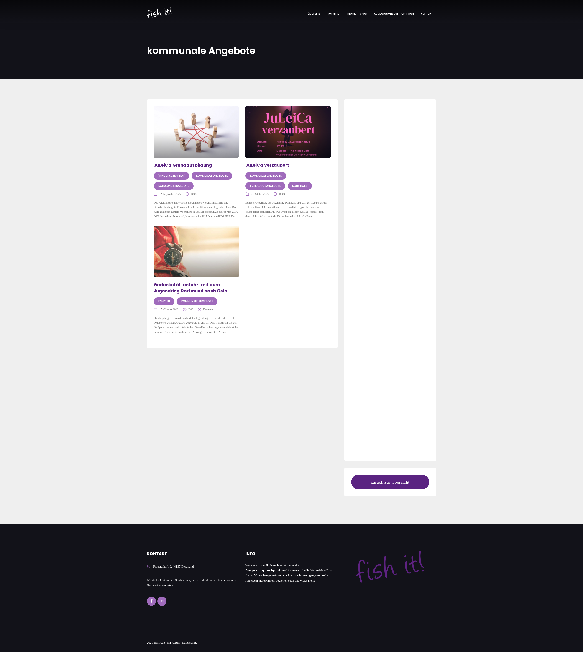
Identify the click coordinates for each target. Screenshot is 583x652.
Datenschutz (189, 642)
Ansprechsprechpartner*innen (271, 570)
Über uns (314, 13)
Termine (333, 13)
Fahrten (164, 301)
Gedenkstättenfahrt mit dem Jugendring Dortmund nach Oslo (190, 288)
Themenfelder (356, 13)
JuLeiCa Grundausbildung (183, 165)
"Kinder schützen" (171, 176)
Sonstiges (299, 186)
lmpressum (173, 642)
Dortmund (208, 309)
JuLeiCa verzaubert (267, 165)
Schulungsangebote (173, 186)
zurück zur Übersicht (390, 482)
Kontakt (427, 13)
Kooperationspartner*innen (394, 13)
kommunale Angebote (212, 176)
